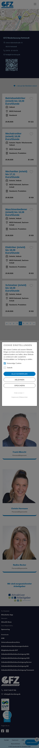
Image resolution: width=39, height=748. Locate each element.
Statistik (9, 368)
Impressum (15, 397)
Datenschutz (24, 397)
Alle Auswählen (19, 374)
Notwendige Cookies (14, 363)
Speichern (19, 386)
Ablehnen (19, 380)
